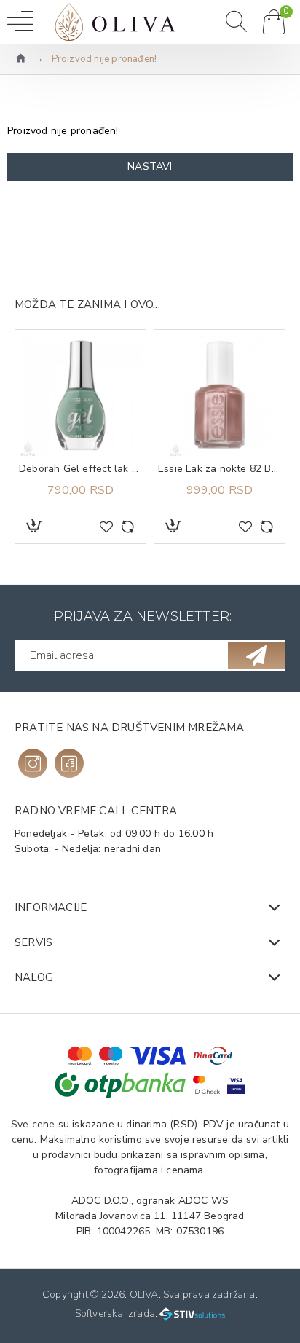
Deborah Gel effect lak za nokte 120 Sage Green (80, 469)
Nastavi (149, 166)
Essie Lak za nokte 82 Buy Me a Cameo (219, 469)
